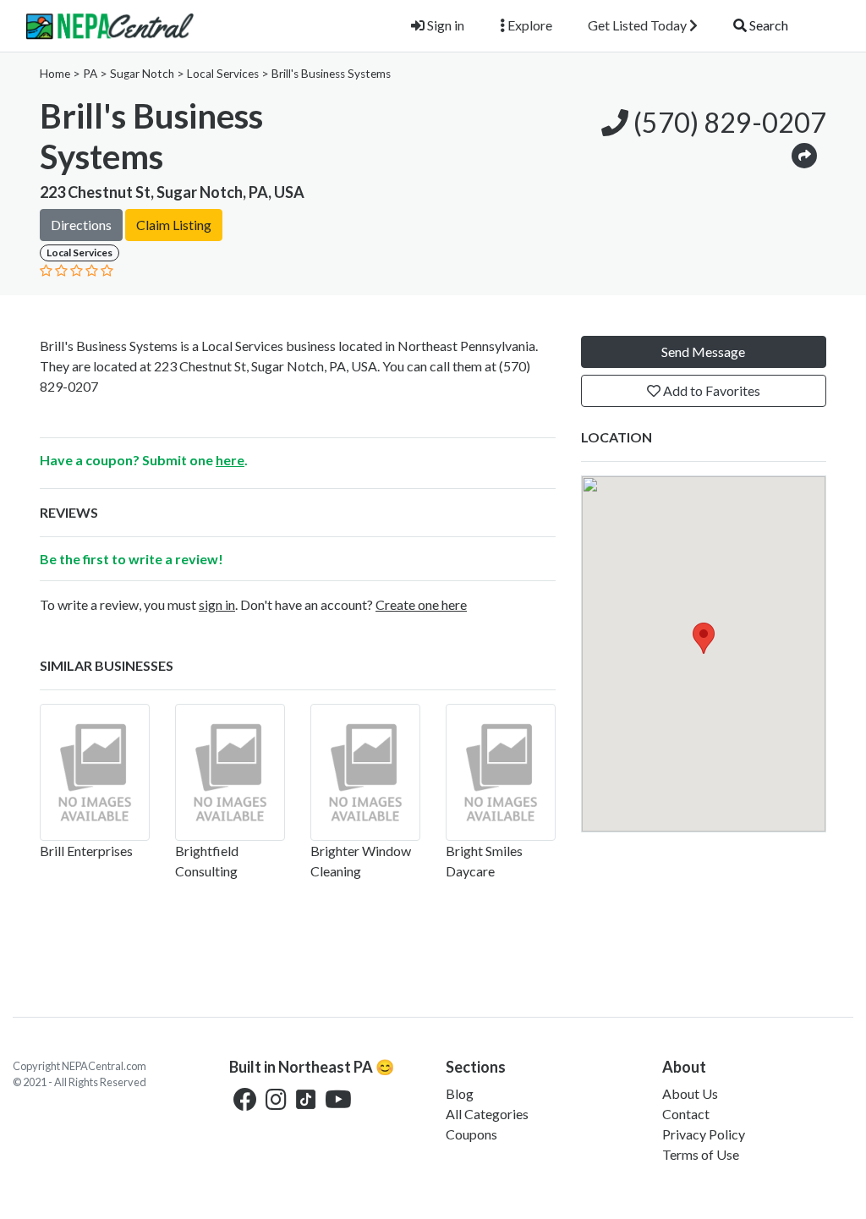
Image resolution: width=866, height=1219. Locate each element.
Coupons (471, 1134)
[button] (804, 154)
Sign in (444, 25)
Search (767, 25)
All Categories (487, 1114)
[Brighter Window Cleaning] (365, 772)
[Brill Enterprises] (95, 772)
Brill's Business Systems (331, 73)
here (230, 460)
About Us (690, 1093)
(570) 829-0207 (727, 122)
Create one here (421, 604)
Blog (460, 1093)
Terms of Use (700, 1154)
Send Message (703, 351)
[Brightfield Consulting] (230, 772)
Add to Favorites (710, 390)
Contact (686, 1114)
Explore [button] (528, 25)
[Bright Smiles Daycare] (501, 772)
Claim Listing (173, 225)
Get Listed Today (638, 25)
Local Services (223, 73)
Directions (81, 225)
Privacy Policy (703, 1134)
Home (55, 73)
